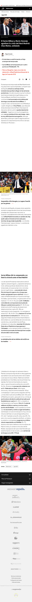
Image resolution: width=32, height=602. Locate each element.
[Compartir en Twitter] (23, 79)
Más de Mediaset (6, 479)
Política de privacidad (16, 578)
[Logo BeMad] (16, 538)
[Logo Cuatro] (16, 507)
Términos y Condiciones (16, 576)
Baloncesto (9, 8)
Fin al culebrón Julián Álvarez (8, 5)
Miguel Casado (8, 53)
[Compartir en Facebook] (29, 79)
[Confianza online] (16, 596)
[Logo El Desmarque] (16, 517)
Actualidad (4, 474)
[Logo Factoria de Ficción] (16, 522)
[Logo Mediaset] (16, 490)
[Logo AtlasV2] (16, 558)
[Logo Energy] (16, 533)
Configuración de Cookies (16, 580)
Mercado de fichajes (15, 11)
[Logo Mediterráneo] (16, 569)
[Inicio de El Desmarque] (2, 8)
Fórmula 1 (28, 11)
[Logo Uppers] (16, 543)
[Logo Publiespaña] (16, 564)
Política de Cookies (16, 582)
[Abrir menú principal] (30, 8)
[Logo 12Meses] (16, 554)
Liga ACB (4, 15)
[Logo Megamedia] (17, 589)
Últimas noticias (5, 11)
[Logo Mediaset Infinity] (16, 497)
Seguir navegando (7, 483)
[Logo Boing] (16, 528)
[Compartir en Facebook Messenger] (26, 79)
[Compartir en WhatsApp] (19, 79)
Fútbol (22, 11)
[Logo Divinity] (16, 512)
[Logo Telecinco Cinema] (16, 548)
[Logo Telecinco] (16, 502)
